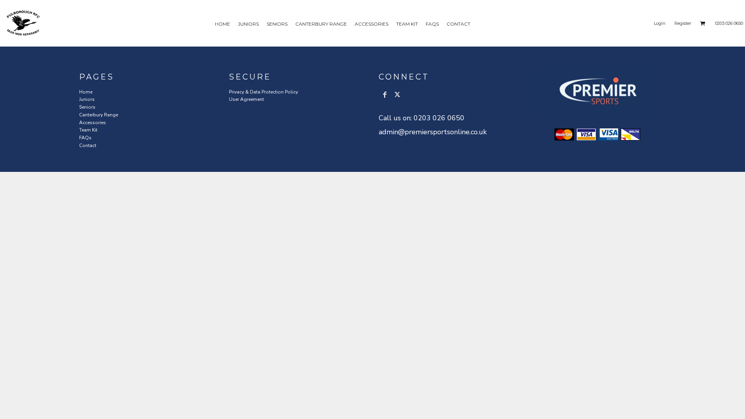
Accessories (92, 122)
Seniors (87, 107)
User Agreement (246, 99)
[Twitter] (397, 94)
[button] (702, 23)
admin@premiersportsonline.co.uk (433, 132)
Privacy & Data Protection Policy (263, 92)
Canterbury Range (98, 115)
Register (682, 23)
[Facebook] (384, 94)
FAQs (85, 138)
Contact (87, 145)
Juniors (87, 99)
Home (85, 92)
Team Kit (88, 130)
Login (659, 23)
